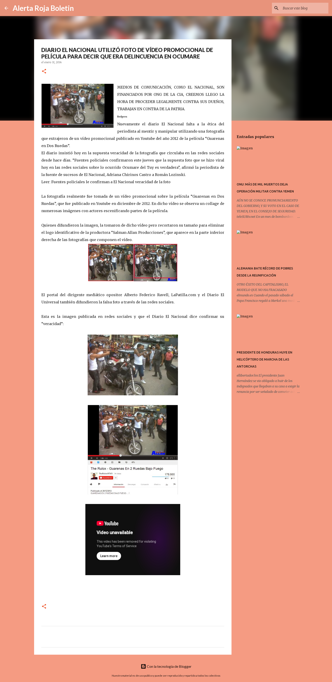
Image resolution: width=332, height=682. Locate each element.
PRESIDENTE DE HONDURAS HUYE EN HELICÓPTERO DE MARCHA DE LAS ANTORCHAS (264, 359)
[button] (44, 71)
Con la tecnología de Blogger (169, 666)
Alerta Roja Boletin (43, 8)
